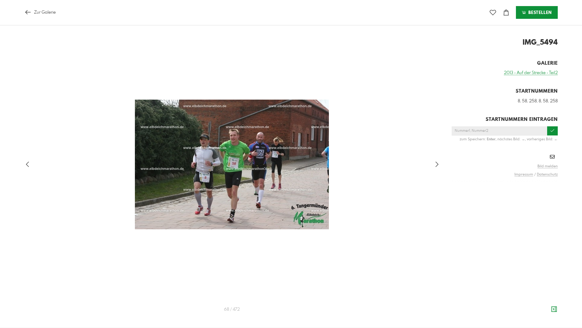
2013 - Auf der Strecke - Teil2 (531, 73)
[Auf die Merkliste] (493, 13)
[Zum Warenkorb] (506, 13)
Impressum (523, 174)
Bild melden (547, 166)
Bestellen (539, 13)
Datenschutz (547, 174)
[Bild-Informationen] (554, 309)
